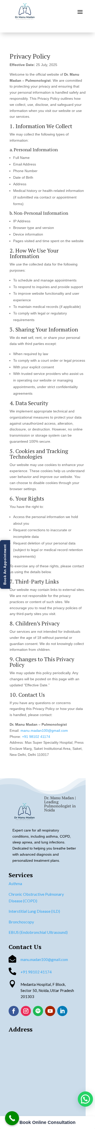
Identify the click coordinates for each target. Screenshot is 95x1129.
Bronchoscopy (21, 921)
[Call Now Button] (12, 1118)
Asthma (15, 883)
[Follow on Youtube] (50, 1011)
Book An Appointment (5, 564)
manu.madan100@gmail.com (44, 730)
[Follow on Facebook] (14, 1011)
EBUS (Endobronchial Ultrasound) (38, 932)
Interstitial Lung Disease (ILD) (34, 911)
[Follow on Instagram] (26, 1011)
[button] (85, 1099)
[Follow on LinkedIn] (62, 1011)
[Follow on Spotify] (38, 1011)
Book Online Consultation (47, 1122)
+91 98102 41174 (36, 737)
